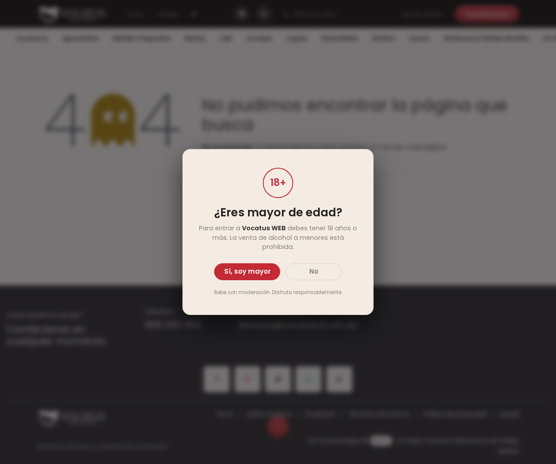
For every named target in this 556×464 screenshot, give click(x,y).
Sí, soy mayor (247, 271)
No (313, 271)
